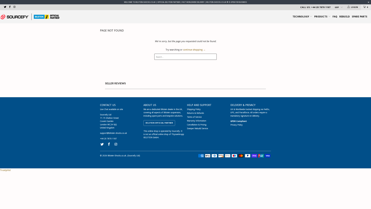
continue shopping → (194, 49)
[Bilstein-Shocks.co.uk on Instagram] (14, 7)
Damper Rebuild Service (197, 128)
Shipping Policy (194, 109)
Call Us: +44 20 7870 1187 (315, 7)
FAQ (335, 16)
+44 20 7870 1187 (108, 138)
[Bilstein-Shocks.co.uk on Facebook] (9, 7)
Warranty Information (196, 121)
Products (321, 16)
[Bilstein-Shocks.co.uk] (29, 16)
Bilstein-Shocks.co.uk (117, 155)
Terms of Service (194, 117)
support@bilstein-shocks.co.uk (113, 133)
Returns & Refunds (195, 113)
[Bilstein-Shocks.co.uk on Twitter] (5, 7)
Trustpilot (5, 170)
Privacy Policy (236, 125)
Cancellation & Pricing (196, 125)
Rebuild (344, 16)
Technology (301, 16)
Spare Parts (359, 16)
